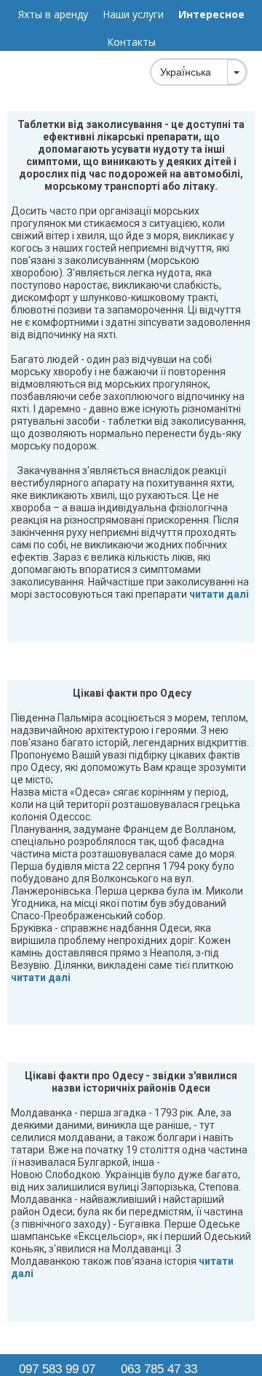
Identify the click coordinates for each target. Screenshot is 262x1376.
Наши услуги (133, 14)
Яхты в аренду (53, 14)
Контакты (131, 42)
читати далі (218, 594)
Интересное (211, 14)
